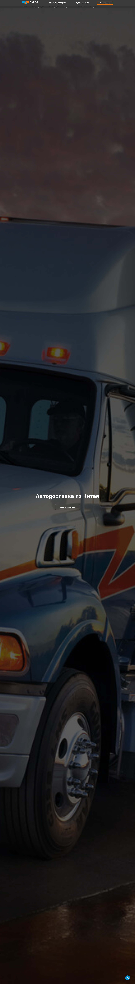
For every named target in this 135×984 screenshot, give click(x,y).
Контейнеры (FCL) (54, 7)
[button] (67, 507)
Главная (25, 7)
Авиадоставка (81, 7)
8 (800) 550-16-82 (82, 3)
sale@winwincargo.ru (57, 3)
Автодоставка (94, 7)
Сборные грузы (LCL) (38, 7)
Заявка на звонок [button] (105, 2)
